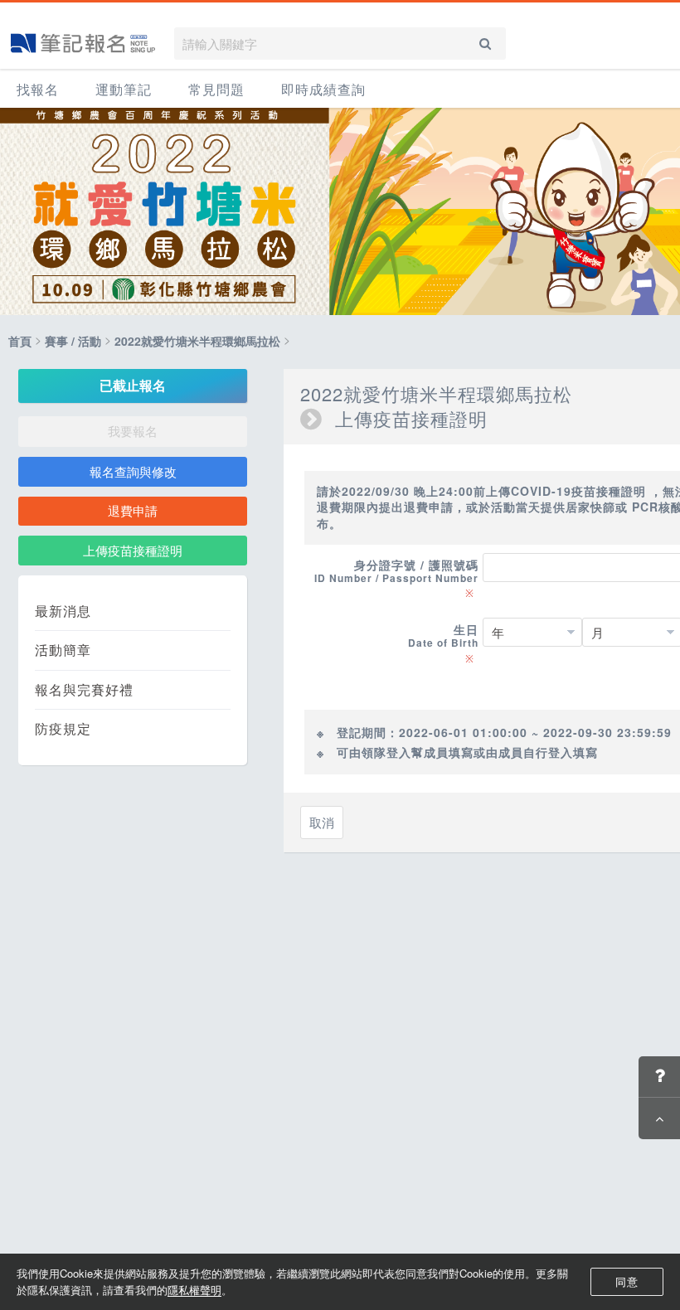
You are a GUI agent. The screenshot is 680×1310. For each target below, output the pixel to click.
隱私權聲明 (194, 1290)
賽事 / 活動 (73, 340)
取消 (321, 822)
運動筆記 (123, 89)
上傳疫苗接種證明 (132, 550)
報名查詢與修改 (133, 471)
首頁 (20, 340)
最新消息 (63, 611)
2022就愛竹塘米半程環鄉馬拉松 (197, 340)
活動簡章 (63, 650)
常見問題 (216, 89)
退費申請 (133, 510)
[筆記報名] (83, 43)
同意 (627, 1281)
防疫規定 (63, 729)
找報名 (38, 89)
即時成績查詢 (323, 89)
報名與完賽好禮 (84, 690)
